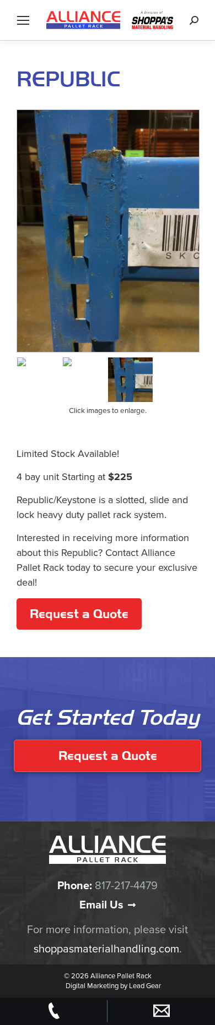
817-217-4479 (126, 885)
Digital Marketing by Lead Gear (113, 986)
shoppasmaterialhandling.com (106, 949)
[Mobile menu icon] (23, 20)
